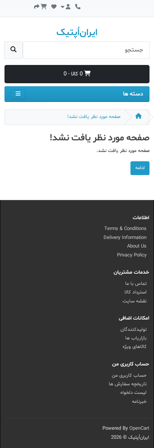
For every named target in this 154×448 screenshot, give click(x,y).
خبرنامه (139, 401)
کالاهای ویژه (135, 346)
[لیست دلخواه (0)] (53, 6)
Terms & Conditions (125, 228)
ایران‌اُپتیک (77, 33)
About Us (137, 246)
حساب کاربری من (129, 375)
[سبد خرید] (44, 6)
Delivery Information (125, 237)
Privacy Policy (132, 255)
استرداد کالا (135, 292)
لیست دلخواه (133, 392)
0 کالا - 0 (74, 74)
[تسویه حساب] (36, 6)
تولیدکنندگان (133, 329)
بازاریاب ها (136, 338)
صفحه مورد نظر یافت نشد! (93, 116)
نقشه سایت (135, 301)
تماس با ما (136, 283)
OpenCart (139, 428)
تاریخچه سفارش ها (128, 384)
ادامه (140, 168)
